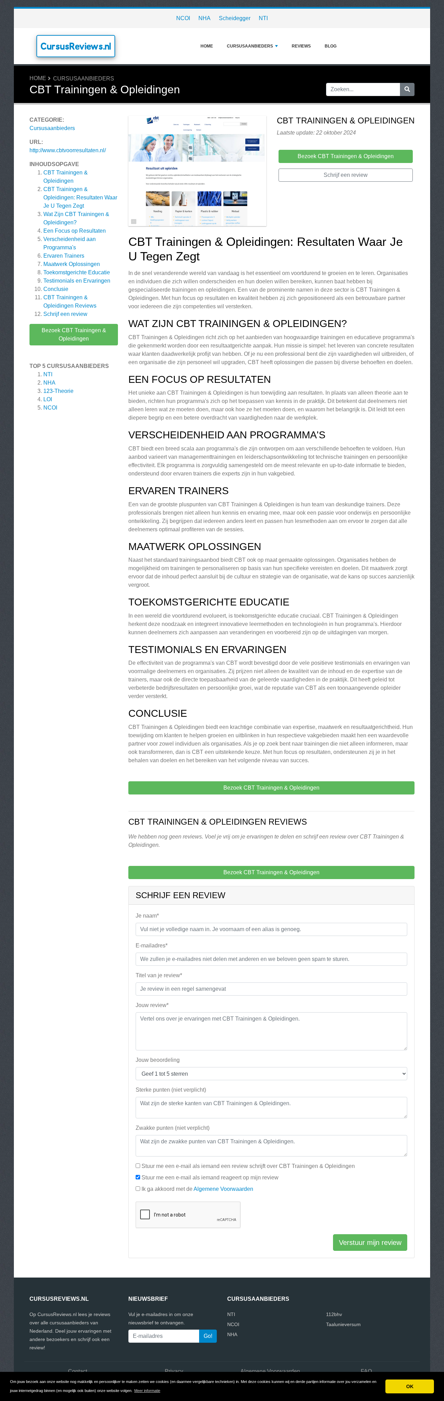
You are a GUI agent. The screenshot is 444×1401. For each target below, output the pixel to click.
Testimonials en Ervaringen (76, 281)
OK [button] (409, 1386)
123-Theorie (58, 391)
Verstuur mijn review (370, 1242)
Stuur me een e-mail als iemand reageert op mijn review (210, 1177)
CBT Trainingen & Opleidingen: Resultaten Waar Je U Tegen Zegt (80, 197)
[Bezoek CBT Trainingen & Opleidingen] (197, 172)
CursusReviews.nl (76, 46)
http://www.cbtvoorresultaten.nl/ (67, 150)
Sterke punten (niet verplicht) (171, 1090)
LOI (47, 399)
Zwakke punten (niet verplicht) (173, 1128)
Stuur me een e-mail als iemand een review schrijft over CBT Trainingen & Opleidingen (248, 1166)
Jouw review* (152, 1005)
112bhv (334, 1314)
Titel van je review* (159, 975)
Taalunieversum (343, 1324)
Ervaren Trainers (63, 256)
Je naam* (147, 916)
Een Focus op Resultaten (74, 231)
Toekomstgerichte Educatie (76, 272)
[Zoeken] (407, 89)
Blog (330, 46)
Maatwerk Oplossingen (71, 264)
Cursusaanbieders (250, 46)
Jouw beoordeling (158, 1060)
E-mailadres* (152, 945)
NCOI (183, 18)
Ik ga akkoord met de (197, 1189)
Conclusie (55, 289)
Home (206, 46)
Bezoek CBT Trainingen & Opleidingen (74, 334)
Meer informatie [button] (147, 1391)
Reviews (301, 46)
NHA (204, 18)
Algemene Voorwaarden (223, 1189)
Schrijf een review (65, 314)
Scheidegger (234, 18)
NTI (263, 18)
